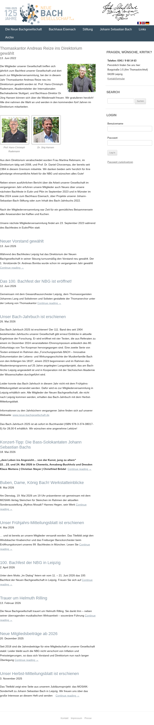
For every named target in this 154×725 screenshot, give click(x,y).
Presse (88, 718)
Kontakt (64, 718)
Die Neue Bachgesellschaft (23, 29)
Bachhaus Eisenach (62, 29)
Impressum (76, 718)
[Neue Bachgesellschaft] (77, 13)
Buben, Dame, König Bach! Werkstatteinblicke (42, 482)
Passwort (112, 137)
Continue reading (12, 267)
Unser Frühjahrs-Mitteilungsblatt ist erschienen (42, 522)
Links (142, 29)
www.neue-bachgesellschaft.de (31, 414)
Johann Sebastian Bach (116, 29)
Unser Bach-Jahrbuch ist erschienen (33, 316)
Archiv (9, 37)
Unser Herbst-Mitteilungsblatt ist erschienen (39, 673)
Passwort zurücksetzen (120, 162)
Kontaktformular (116, 78)
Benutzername (115, 123)
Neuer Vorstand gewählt (22, 241)
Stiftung (88, 29)
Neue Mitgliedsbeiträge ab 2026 (28, 633)
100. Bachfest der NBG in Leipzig (30, 562)
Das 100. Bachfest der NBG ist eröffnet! (36, 281)
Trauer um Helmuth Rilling (23, 598)
